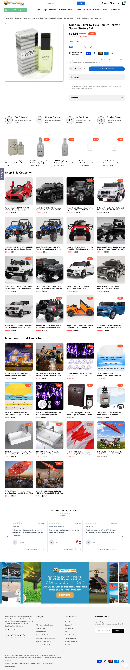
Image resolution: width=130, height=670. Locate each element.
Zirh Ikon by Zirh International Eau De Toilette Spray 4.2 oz (86, 162)
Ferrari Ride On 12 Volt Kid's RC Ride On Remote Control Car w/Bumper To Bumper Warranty (17, 209)
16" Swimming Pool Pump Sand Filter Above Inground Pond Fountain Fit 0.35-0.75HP (109, 414)
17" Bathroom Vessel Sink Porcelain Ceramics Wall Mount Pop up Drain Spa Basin (18, 453)
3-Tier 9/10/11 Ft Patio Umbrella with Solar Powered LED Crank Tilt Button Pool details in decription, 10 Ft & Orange (49, 492)
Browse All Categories (16, 10)
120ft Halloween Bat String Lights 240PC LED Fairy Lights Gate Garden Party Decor (80, 374)
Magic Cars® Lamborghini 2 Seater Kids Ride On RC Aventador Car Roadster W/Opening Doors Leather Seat (80, 327)
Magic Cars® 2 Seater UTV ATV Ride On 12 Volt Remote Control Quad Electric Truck (48, 248)
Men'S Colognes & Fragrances (20, 18)
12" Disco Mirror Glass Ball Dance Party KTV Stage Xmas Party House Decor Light (49, 374)
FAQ (66, 632)
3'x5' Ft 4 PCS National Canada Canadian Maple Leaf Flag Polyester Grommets (80, 453)
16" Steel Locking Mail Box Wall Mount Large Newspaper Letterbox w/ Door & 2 (80, 414)
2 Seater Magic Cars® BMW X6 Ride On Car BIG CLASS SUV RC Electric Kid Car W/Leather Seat (109, 327)
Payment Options (70, 638)
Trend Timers (69, 645)
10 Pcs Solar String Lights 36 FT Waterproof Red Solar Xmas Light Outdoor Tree (18, 374)
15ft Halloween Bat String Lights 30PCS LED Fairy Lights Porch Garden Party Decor (48, 414)
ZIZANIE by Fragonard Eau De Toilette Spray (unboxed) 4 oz (40, 162)
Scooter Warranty (71, 641)
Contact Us (68, 625)
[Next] (122, 536)
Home (7, 18)
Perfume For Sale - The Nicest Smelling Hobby (46, 18)
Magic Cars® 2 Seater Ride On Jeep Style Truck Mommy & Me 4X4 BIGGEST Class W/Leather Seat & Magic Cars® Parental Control (80, 209)
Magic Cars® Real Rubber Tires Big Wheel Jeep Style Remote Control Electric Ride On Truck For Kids (80, 248)
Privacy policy (35, 663)
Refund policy (24, 663)
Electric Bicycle (41, 632)
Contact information (11, 663)
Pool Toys (39, 622)
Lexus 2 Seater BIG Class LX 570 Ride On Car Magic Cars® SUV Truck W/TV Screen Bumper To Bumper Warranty (49, 287)
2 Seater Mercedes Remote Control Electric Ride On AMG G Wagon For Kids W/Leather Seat (110, 209)
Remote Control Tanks (43, 645)
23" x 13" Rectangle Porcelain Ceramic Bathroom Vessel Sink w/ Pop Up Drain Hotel (48, 453)
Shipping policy (10, 667)
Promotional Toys (70, 635)
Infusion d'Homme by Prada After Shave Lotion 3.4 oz (15, 162)
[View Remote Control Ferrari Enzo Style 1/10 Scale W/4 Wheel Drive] (41, 542)
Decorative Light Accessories (45, 638)
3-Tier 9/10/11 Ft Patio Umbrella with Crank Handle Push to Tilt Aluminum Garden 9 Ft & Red (109, 453)
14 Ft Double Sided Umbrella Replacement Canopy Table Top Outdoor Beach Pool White (109, 374)
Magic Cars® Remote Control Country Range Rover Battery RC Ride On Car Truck (109, 287)
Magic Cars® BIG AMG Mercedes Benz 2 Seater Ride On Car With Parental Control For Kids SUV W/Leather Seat (48, 209)
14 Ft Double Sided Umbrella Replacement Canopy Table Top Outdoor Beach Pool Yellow (17, 414)
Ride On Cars (40, 628)
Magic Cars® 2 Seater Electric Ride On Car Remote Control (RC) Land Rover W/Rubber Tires (18, 327)
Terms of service (47, 663)
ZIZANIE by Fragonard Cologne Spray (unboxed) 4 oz (64, 162)
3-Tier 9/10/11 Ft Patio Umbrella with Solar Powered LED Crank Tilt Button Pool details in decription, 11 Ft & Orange (18, 492)
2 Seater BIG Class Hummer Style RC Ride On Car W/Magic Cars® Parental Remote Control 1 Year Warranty (48, 327)
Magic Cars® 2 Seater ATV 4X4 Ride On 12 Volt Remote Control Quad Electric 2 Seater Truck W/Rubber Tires (19, 248)
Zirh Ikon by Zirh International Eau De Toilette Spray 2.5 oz (111, 162)
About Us (68, 622)
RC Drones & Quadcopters (45, 625)
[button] (78, 36)
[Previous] (7, 536)
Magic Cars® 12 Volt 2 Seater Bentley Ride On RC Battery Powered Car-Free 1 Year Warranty (80, 287)
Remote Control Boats (43, 635)
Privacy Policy (69, 628)
